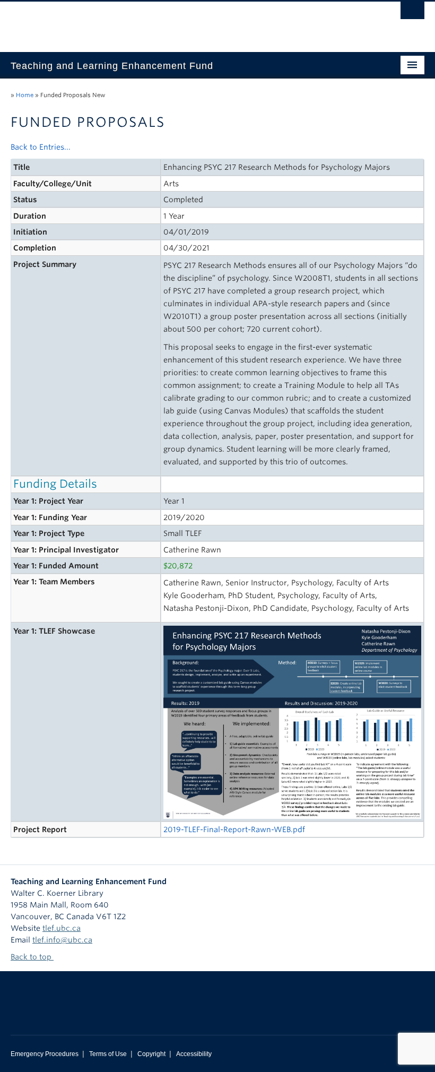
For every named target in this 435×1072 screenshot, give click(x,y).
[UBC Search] (412, 13)
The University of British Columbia (186, 22)
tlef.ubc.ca (61, 928)
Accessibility (194, 1054)
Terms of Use (108, 1054)
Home (24, 95)
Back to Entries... (41, 147)
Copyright (151, 1054)
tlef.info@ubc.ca (62, 940)
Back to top (32, 957)
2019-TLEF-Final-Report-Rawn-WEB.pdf (234, 829)
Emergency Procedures (45, 1054)
